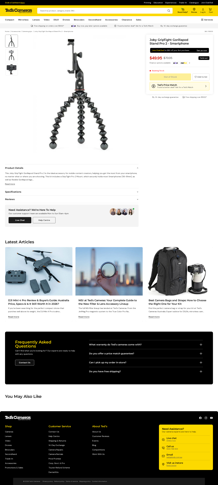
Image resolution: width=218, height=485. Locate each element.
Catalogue (194, 3)
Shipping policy (85, 481)
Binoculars (79, 19)
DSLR (56, 19)
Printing (147, 3)
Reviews (10, 199)
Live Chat (20, 220)
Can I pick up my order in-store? (107, 362)
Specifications (13, 191)
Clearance (127, 19)
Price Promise (55, 458)
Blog (94, 445)
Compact (9, 19)
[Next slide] (136, 94)
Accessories (111, 19)
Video (47, 19)
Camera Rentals (56, 454)
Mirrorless (23, 19)
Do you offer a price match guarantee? (111, 353)
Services (208, 19)
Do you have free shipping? (105, 371)
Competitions (98, 449)
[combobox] (105, 11)
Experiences (170, 3)
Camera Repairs (56, 449)
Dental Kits (54, 472)
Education (158, 3)
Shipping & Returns (57, 440)
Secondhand (94, 19)
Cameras (9, 431)
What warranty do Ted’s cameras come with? (115, 344)
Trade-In (183, 3)
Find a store (171, 465)
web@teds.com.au (174, 457)
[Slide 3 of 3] (11, 69)
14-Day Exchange (57, 445)
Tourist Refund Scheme (59, 467)
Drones (66, 19)
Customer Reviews (100, 436)
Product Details (14, 168)
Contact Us (24, 362)
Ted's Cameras (34, 481)
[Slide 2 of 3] (11, 55)
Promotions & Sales (14, 467)
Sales (138, 19)
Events (95, 440)
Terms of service (72, 481)
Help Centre (44, 220)
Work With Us (98, 454)
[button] (201, 76)
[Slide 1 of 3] (11, 41)
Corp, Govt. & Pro (57, 463)
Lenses (36, 19)
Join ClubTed (207, 3)
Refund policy (59, 481)
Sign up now (202, 50)
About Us (96, 431)
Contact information (99, 481)
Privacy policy (48, 481)
